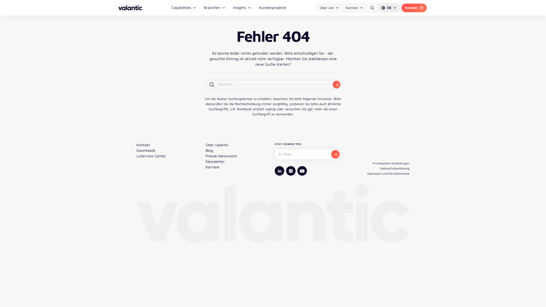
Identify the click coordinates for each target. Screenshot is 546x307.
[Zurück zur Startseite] (130, 8)
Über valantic (217, 145)
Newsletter (215, 161)
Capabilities (181, 7)
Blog (209, 150)
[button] (389, 8)
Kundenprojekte (272, 7)
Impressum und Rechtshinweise (388, 173)
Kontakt (411, 8)
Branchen (212, 7)
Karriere (352, 8)
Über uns (327, 8)
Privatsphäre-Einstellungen (391, 163)
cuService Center (151, 156)
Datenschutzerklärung (395, 168)
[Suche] (372, 8)
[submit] (336, 84)
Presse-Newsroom (221, 156)
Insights (239, 7)
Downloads (145, 150)
